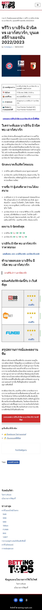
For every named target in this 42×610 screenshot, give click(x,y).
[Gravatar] (16, 600)
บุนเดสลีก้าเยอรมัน (13, 462)
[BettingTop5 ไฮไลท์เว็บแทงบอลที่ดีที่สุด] (8, 5)
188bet (5, 526)
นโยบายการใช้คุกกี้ (9, 498)
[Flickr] (21, 600)
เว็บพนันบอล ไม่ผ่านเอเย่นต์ (16, 434)
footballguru (8, 47)
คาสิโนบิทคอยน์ (7, 545)
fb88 (4, 514)
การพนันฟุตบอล (7, 548)
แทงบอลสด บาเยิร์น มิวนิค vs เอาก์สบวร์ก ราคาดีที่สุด (21, 418)
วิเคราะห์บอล (6, 495)
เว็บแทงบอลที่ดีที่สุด (13, 438)
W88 (4, 518)
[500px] (26, 600)
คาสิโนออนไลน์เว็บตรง (10, 510)
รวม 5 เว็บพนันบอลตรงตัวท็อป (12, 18)
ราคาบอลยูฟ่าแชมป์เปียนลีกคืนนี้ (13, 541)
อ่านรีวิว (31, 305)
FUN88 (5, 529)
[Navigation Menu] (37, 5)
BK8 (4, 533)
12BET (5, 537)
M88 (4, 522)
